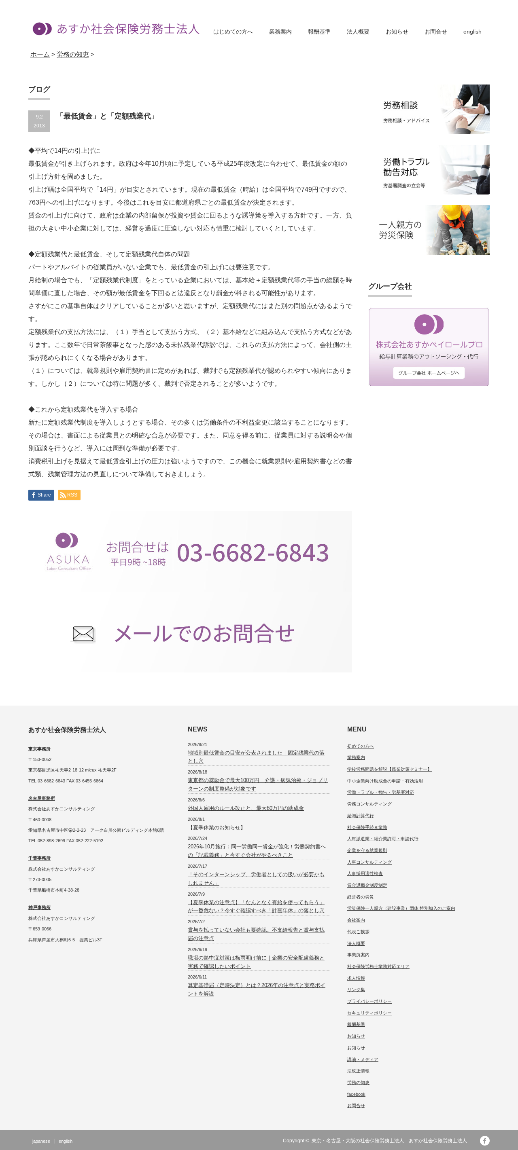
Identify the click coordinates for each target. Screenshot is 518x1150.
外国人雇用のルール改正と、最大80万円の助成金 (246, 808)
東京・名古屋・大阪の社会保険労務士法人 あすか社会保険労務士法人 (392, 1141)
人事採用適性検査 (365, 873)
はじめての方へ (233, 31)
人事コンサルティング (369, 862)
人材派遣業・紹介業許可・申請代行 (382, 838)
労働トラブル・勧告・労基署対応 (380, 792)
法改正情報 (358, 1070)
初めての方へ (360, 746)
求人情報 (356, 978)
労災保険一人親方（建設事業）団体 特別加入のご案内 (401, 908)
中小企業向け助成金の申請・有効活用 (385, 780)
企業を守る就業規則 (367, 850)
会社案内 (356, 919)
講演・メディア (362, 1059)
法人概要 (358, 31)
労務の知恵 (358, 1082)
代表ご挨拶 (358, 931)
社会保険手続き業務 (367, 827)
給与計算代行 (360, 815)
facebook (356, 1094)
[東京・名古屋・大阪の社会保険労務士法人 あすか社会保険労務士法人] (114, 28)
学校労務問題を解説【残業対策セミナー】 (389, 769)
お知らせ (397, 31)
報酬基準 (319, 31)
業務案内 (280, 31)
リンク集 (356, 989)
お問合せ (436, 31)
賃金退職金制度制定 (367, 885)
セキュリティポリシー (369, 1012)
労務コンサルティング (369, 803)
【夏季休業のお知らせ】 (217, 827)
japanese (41, 1141)
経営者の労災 (360, 896)
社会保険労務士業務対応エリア (378, 966)
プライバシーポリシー (369, 1001)
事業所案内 (358, 954)
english (472, 31)
